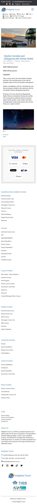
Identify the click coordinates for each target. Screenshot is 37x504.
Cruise (6, 16)
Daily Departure (25, 61)
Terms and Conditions (7, 417)
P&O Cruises (5, 323)
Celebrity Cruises (6, 259)
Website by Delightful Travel (18, 498)
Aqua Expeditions (6, 241)
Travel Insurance (6, 419)
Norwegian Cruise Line (8, 205)
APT (2, 235)
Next (4, 136)
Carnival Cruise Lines (7, 199)
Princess (3, 211)
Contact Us (4, 421)
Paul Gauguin (5, 280)
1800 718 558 (6, 1)
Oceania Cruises (6, 208)
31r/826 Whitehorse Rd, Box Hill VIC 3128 (15, 455)
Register (17, 4)
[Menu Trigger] (32, 9)
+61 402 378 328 (20, 458)
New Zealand (10, 63)
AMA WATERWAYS (6, 238)
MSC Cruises (5, 317)
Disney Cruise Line (6, 314)
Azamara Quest (6, 195)
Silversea (4, 220)
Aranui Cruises (5, 244)
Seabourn (4, 290)
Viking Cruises (5, 397)
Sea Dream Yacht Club (8, 287)
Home (6, 14)
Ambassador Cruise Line (8, 394)
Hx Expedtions (5, 353)
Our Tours (21, 14)
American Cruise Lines (8, 232)
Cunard (3, 256)
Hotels (13, 14)
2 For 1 (30, 14)
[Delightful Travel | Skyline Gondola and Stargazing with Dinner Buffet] (10, 9)
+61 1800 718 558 (8, 458)
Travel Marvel (5, 391)
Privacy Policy (5, 415)
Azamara (4, 250)
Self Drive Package (18, 16)
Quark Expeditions (6, 347)
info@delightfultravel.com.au (23, 1)
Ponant (3, 344)
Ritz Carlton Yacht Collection (9, 274)
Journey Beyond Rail (7, 202)
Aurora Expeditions (7, 247)
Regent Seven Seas (7, 217)
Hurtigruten (4, 367)
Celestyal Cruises (6, 253)
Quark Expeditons (6, 371)
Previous (5, 134)
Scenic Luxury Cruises (8, 283)
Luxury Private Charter (24, 18)
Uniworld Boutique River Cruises (10, 296)
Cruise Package (9, 18)
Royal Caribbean (6, 214)
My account (25, 4)
